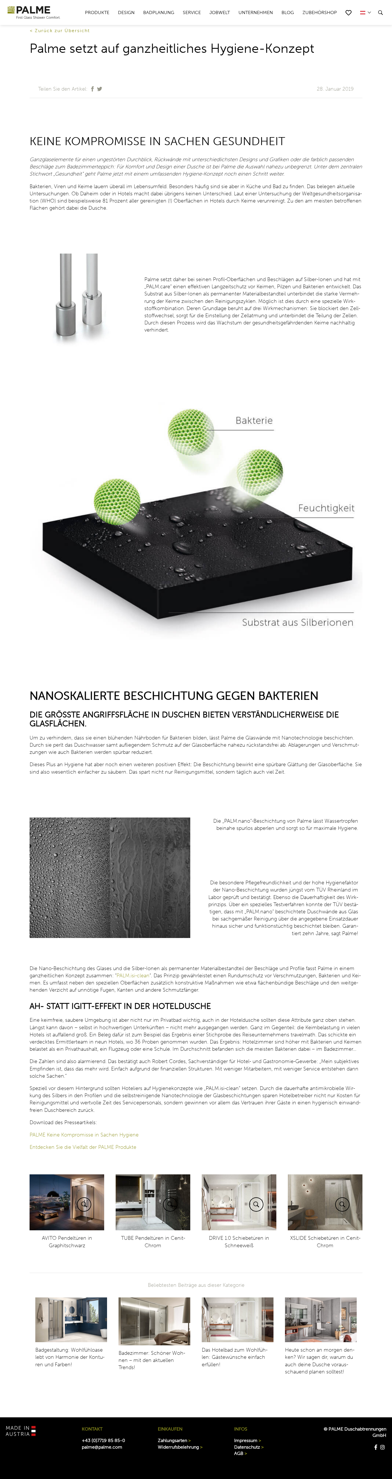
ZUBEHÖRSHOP (319, 12)
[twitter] (98, 91)
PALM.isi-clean (133, 975)
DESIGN (126, 12)
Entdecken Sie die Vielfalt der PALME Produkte (83, 1147)
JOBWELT (219, 12)
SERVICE (192, 12)
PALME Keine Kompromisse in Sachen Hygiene (84, 1135)
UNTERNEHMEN (255, 12)
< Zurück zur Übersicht (60, 30)
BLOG (288, 12)
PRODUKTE (97, 12)
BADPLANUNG (158, 12)
